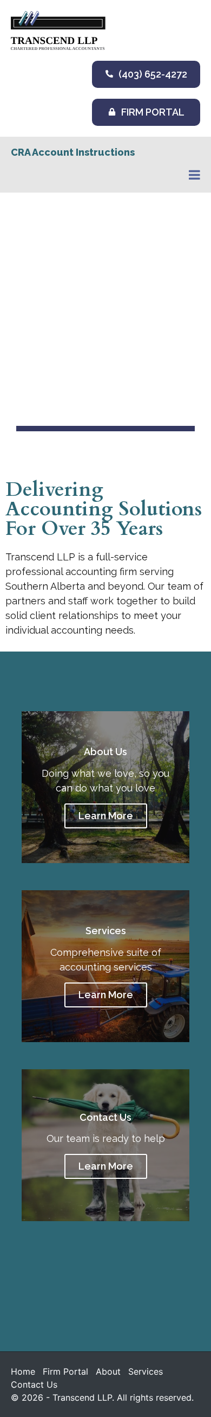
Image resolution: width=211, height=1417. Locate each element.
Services (145, 1371)
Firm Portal (65, 1371)
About (108, 1371)
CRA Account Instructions (73, 152)
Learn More (105, 815)
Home (23, 1371)
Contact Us (34, 1384)
